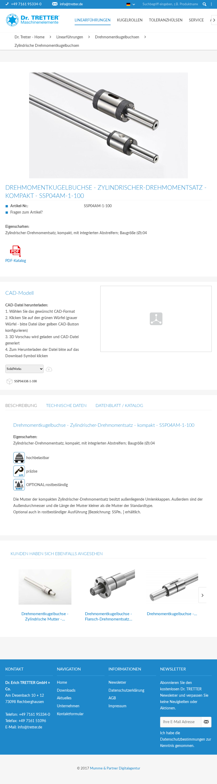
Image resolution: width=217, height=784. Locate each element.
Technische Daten (66, 406)
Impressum (117, 706)
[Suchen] (204, 4)
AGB (112, 698)
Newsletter (117, 683)
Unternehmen (68, 706)
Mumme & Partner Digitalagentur (115, 768)
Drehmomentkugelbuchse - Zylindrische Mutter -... (45, 616)
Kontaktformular (70, 714)
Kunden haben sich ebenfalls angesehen (57, 554)
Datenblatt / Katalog (119, 406)
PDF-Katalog (15, 261)
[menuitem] (28, 4)
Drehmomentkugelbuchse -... (172, 614)
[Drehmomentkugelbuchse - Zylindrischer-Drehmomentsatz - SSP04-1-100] (172, 587)
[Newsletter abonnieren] (206, 722)
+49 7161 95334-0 (26, 4)
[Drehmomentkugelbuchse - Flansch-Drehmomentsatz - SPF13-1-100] (108, 587)
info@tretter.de (71, 4)
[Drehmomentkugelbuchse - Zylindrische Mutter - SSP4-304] (45, 587)
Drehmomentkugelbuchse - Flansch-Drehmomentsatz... (108, 616)
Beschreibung (21, 406)
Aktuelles (64, 698)
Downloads (66, 690)
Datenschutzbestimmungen (182, 739)
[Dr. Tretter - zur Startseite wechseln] (37, 20)
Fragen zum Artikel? (26, 212)
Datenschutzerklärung (126, 690)
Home (62, 683)
